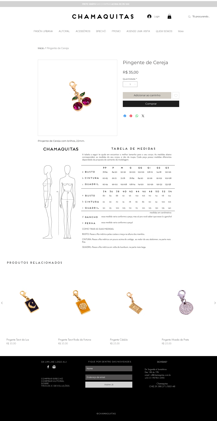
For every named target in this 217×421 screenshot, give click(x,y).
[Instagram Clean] (54, 366)
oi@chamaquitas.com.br (161, 375)
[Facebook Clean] (48, 366)
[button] (169, 16)
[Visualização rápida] (31, 303)
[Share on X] (143, 116)
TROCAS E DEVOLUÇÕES (55, 386)
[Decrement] (125, 84)
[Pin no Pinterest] (131, 116)
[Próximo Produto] (215, 303)
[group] (108, 312)
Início (41, 48)
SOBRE (45, 383)
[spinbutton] (130, 84)
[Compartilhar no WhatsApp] (137, 116)
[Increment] (135, 84)
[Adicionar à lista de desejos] (176, 95)
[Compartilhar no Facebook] (125, 116)
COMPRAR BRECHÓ (52, 379)
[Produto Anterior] (2, 303)
